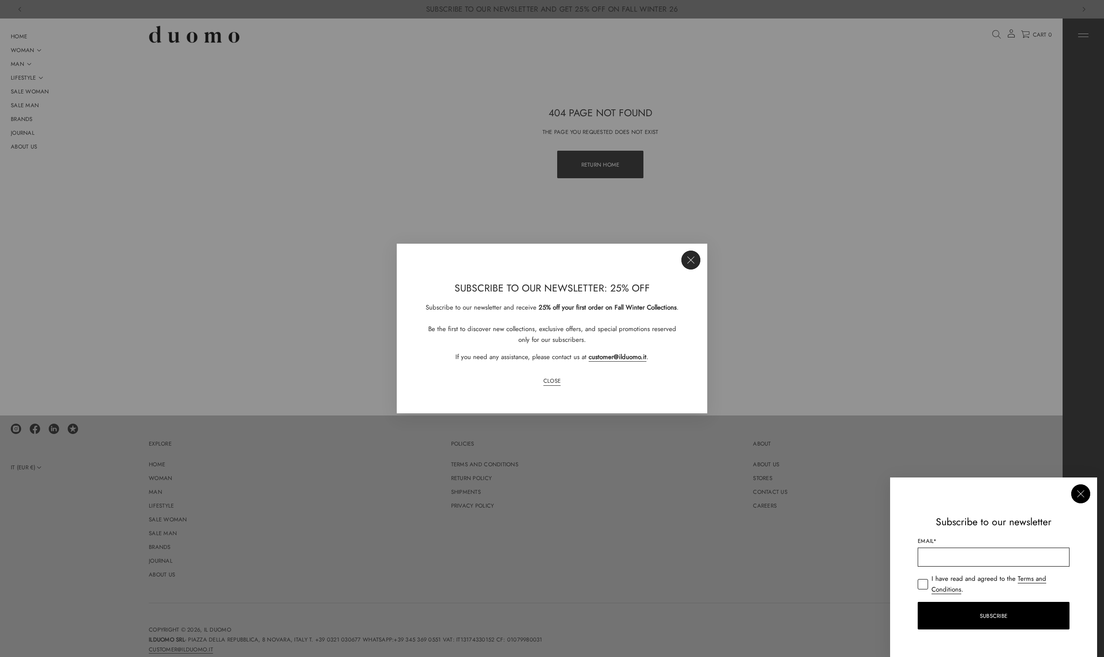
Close (552, 381)
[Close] (690, 260)
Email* (927, 541)
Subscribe (993, 616)
